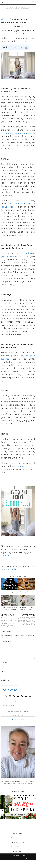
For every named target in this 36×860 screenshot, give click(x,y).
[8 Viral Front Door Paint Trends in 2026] (9, 584)
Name (4, 662)
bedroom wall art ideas (12, 569)
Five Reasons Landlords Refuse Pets (8, 620)
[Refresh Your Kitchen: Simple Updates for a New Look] (9, 600)
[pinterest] (22, 696)
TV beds (5, 555)
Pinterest (18, 846)
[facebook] (14, 696)
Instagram (18, 838)
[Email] (30, 696)
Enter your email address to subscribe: (18, 711)
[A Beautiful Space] (18, 5)
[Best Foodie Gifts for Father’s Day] (26, 584)
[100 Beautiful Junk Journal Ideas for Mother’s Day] (26, 600)
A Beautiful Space (20, 855)
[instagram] (10, 696)
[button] (34, 2)
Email (4, 671)
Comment (6, 641)
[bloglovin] (18, 696)
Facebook (18, 842)
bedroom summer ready (16, 133)
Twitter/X (19, 833)
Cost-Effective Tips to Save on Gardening (26, 619)
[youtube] (26, 696)
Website (5, 680)
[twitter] (6, 696)
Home (4, 19)
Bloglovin (18, 851)
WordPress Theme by (18, 858)
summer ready (25, 466)
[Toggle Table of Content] (25, 47)
